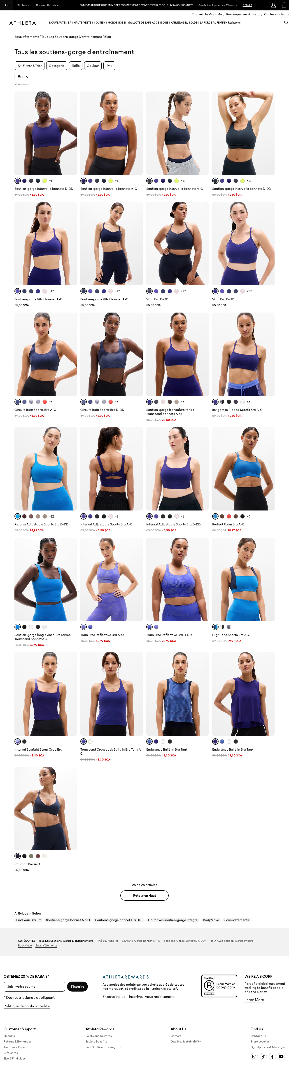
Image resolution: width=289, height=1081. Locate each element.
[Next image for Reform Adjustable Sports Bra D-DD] (71, 468)
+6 (51, 402)
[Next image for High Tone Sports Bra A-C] (269, 579)
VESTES (88, 22)
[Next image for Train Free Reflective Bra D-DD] (203, 579)
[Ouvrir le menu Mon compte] (273, 5)
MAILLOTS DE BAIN (139, 22)
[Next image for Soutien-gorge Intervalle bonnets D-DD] (71, 133)
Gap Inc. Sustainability (186, 1041)
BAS (70, 22)
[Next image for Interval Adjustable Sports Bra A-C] (137, 468)
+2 (50, 627)
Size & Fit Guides (15, 1058)
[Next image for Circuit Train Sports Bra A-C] (71, 354)
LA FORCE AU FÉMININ (214, 22)
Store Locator (260, 1041)
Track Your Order (15, 1047)
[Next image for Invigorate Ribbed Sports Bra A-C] (269, 354)
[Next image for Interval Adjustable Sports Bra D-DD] (203, 468)
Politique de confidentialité (27, 1006)
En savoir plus (114, 996)
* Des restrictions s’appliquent (29, 997)
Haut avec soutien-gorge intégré (173, 920)
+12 (51, 516)
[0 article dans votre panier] (283, 5)
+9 (248, 516)
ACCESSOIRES (161, 22)
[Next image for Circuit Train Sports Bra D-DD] (137, 354)
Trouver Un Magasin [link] (207, 14)
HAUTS (78, 22)
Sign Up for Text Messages (268, 1047)
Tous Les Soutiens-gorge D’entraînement (71, 37)
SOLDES (194, 22)
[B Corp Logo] (219, 986)
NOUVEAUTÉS (58, 22)
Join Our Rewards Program (103, 1047)
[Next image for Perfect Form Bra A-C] (269, 468)
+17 (51, 181)
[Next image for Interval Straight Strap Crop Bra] (71, 694)
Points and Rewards (99, 1036)
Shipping (9, 1036)
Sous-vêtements (26, 37)
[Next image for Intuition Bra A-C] (71, 808)
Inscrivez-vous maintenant (151, 996)
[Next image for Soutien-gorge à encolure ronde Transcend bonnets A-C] (203, 354)
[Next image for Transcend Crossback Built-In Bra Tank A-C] (137, 694)
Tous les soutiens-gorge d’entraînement (66, 941)
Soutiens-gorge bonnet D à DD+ (119, 920)
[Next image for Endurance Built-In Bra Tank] (203, 694)
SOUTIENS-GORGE (105, 22)
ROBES (122, 22)
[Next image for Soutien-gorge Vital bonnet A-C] (71, 243)
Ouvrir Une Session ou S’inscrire (217, 5)
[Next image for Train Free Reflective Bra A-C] (137, 579)
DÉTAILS (247, 5)
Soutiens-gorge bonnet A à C (68, 920)
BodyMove (211, 920)
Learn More (254, 1000)
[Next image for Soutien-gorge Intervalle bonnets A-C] (137, 133)
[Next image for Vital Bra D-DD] (203, 243)
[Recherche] (286, 22)
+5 (182, 402)
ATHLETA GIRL (179, 22)
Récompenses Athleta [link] (243, 14)
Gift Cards (11, 1053)
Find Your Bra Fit (28, 920)
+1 (116, 516)
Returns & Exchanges (17, 1041)
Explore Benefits (96, 1041)
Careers (176, 1036)
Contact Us (258, 1036)
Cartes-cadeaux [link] (276, 14)
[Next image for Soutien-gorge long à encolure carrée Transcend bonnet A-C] (71, 579)
